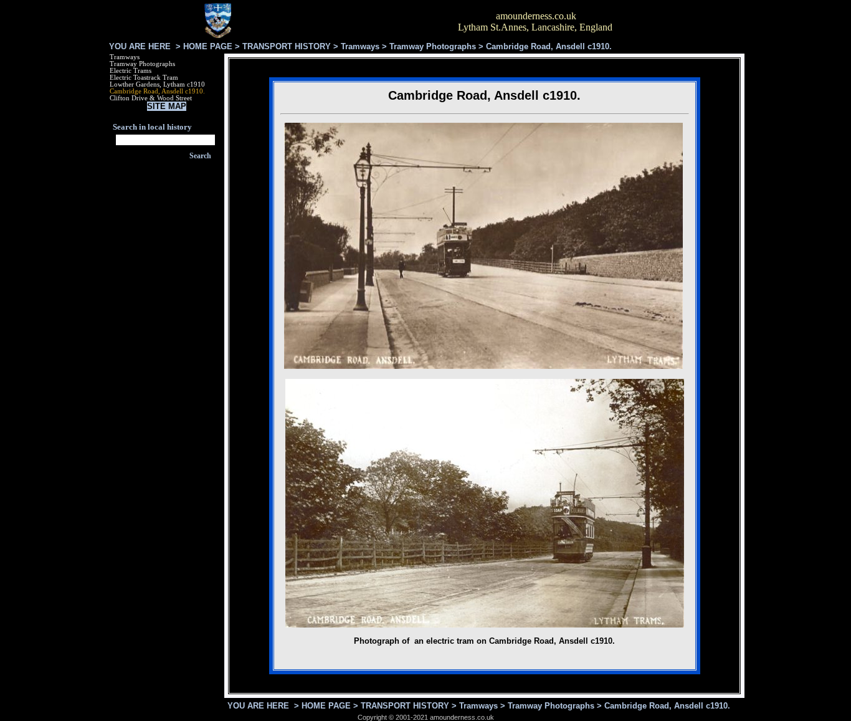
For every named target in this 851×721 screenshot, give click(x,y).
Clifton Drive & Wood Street (151, 98)
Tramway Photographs (432, 46)
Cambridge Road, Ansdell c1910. (157, 91)
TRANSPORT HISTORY (286, 46)
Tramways (360, 46)
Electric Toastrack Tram (144, 77)
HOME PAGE (207, 46)
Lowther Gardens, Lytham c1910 (157, 84)
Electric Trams (130, 70)
